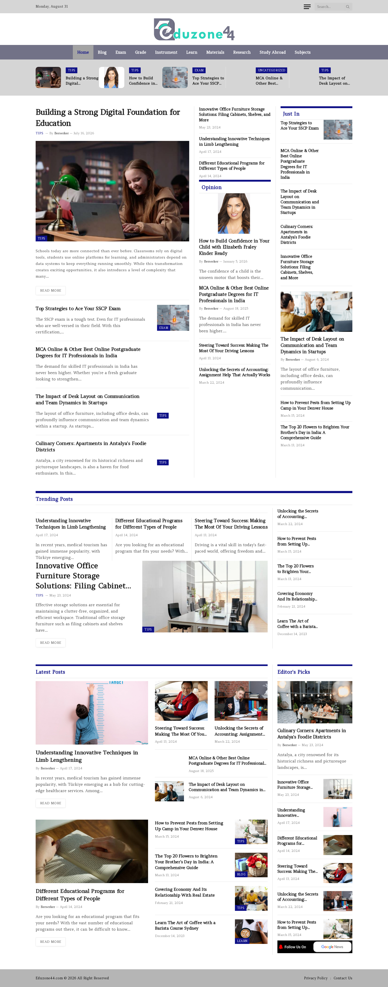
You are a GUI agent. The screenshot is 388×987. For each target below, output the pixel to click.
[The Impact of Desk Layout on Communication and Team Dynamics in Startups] (301, 77)
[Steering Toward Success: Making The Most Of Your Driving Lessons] (181, 701)
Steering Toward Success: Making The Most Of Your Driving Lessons (233, 348)
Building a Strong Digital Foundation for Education (82, 81)
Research (242, 52)
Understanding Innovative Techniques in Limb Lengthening (234, 141)
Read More (50, 290)
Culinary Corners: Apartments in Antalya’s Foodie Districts (91, 446)
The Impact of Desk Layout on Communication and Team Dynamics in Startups (333, 81)
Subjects (303, 52)
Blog (102, 52)
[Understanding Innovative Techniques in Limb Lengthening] (92, 713)
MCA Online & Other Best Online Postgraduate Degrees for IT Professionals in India (271, 81)
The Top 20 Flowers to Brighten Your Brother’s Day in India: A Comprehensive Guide (315, 432)
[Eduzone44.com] (194, 29)
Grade (140, 52)
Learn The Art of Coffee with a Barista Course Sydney (296, 623)
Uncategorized (271, 70)
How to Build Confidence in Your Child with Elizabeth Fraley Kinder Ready (144, 81)
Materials (215, 52)
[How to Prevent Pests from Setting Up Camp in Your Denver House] (337, 545)
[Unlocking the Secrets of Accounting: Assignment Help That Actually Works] (337, 518)
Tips (71, 70)
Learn (191, 52)
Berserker (61, 133)
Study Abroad (273, 52)
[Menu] (307, 7)
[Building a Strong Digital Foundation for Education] (48, 77)
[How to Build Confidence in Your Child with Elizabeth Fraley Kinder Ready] (111, 77)
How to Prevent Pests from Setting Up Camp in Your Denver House (316, 405)
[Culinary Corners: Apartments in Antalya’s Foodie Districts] (173, 453)
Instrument (166, 52)
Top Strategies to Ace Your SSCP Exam (208, 81)
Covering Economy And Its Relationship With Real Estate (296, 596)
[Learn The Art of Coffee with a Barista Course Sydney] (337, 628)
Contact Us (343, 978)
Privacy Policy (316, 978)
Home (83, 52)
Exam (121, 52)
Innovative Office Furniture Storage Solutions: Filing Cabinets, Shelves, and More (235, 114)
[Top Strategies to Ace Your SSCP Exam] (175, 77)
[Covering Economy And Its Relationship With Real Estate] (337, 600)
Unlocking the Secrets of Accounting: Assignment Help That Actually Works (234, 372)
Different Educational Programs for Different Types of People (231, 165)
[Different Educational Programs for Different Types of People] (92, 851)
